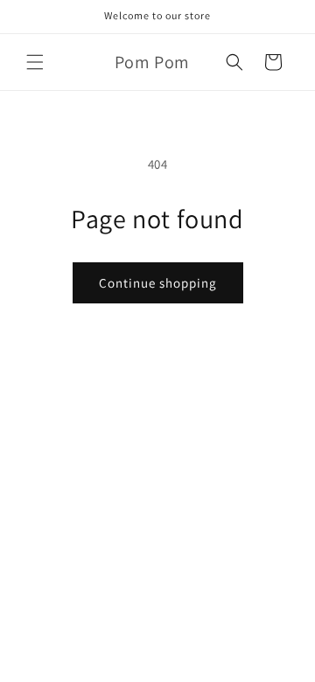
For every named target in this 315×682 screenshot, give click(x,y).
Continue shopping (158, 283)
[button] (35, 62)
